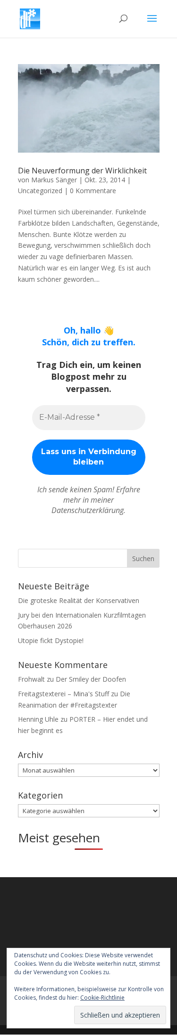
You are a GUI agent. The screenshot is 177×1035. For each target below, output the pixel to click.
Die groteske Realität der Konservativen (78, 600)
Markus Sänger (54, 179)
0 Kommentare (93, 190)
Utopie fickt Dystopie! (51, 640)
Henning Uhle (38, 719)
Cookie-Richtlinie (102, 998)
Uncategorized (40, 190)
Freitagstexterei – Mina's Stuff (63, 693)
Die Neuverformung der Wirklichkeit (82, 170)
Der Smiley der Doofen (91, 679)
